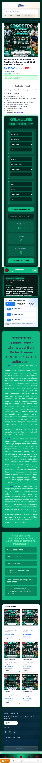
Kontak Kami (8, 744)
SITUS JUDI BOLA (20, 20)
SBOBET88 (9, 16)
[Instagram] (10, 732)
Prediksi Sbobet (31, 304)
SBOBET (19, 16)
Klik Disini (20, 113)
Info (35, 270)
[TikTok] (15, 732)
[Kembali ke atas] (38, 749)
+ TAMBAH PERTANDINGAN (21, 209)
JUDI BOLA (30, 20)
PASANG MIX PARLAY (21, 261)
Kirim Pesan (12, 723)
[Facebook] (5, 732)
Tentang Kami (8, 741)
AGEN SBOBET (30, 16)
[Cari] (6, 11)
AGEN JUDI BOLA (8, 20)
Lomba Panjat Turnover (21, 304)
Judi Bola (9, 486)
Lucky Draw (10, 303)
